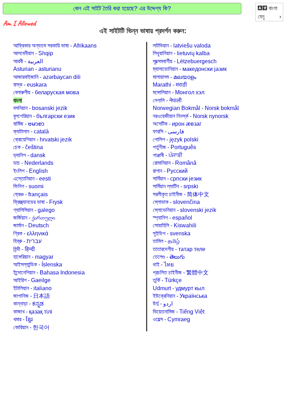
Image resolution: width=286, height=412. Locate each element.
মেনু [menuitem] (261, 17)
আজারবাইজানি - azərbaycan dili (47, 77)
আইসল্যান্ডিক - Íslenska (37, 264)
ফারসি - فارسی (168, 131)
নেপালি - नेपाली (167, 100)
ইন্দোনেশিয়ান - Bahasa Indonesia (49, 272)
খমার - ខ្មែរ (23, 319)
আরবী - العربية (28, 61)
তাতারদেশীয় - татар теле (179, 249)
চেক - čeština (28, 147)
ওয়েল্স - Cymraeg (171, 319)
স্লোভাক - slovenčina (176, 202)
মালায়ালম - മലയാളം (174, 77)
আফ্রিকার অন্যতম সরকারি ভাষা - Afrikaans (55, 46)
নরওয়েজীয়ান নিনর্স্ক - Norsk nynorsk (190, 116)
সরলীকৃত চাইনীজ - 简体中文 (181, 194)
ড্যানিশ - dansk (29, 155)
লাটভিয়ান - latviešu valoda (182, 46)
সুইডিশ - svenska (171, 233)
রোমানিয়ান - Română (174, 163)
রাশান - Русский (170, 171)
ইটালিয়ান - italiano (32, 288)
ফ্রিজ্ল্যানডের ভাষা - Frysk (38, 202)
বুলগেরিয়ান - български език (44, 116)
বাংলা (272, 8)
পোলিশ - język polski (175, 139)
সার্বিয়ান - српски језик (177, 179)
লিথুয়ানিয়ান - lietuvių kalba (181, 53)
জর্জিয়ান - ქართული (34, 218)
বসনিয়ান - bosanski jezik (40, 108)
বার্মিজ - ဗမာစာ (28, 124)
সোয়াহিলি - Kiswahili (174, 225)
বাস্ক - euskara (30, 85)
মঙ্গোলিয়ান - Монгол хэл (178, 92)
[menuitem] (269, 8)
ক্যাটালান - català (31, 131)
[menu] (269, 12)
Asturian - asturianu (37, 69)
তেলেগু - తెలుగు (169, 257)
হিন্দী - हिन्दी (24, 249)
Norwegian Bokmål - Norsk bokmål (196, 108)
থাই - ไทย (163, 264)
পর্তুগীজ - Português (174, 147)
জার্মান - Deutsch (31, 225)
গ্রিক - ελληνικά (30, 233)
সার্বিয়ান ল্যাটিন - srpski (175, 186)
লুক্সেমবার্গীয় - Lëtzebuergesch (185, 61)
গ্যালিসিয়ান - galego (34, 210)
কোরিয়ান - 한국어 (31, 327)
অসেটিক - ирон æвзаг (177, 124)
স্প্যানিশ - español (172, 218)
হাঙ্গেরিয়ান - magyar (33, 257)
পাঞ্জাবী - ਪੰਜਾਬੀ (167, 155)
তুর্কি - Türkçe (167, 280)
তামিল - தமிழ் (166, 241)
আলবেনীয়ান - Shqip (33, 53)
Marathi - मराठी (170, 85)
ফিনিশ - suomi (28, 186)
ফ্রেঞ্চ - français (30, 194)
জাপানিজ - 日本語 (31, 296)
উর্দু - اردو (163, 304)
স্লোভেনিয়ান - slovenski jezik (184, 210)
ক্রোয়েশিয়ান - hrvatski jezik (42, 139)
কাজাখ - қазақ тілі (32, 312)
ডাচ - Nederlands (33, 163)
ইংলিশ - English (30, 171)
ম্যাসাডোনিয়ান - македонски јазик (190, 69)
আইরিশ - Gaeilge (32, 280)
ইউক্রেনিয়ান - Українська (180, 296)
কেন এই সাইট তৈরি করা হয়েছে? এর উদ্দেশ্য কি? (122, 8)
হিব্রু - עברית (27, 241)
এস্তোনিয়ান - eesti (32, 179)
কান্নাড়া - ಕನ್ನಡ (28, 304)
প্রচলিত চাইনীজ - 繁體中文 (181, 272)
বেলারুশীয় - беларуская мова (46, 92)
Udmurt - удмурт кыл (178, 288)
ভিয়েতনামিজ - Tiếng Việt (178, 312)
